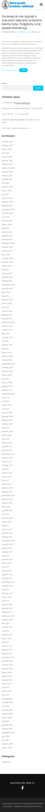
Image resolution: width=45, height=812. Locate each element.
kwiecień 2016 (7, 518)
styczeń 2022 (7, 311)
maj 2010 (5, 687)
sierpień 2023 (7, 251)
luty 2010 (5, 695)
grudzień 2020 (7, 356)
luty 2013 (5, 642)
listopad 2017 (7, 450)
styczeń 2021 (7, 352)
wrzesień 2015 (7, 544)
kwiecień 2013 (7, 635)
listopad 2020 (7, 360)
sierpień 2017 (7, 461)
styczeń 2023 (7, 273)
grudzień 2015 (7, 533)
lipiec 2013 (6, 623)
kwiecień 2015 (7, 559)
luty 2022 (5, 307)
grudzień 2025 (7, 160)
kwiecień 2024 (7, 220)
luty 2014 (5, 601)
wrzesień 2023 (7, 247)
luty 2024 (5, 228)
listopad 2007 (7, 729)
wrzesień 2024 (7, 213)
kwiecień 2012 (7, 668)
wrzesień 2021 (7, 326)
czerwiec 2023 (7, 258)
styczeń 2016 (7, 529)
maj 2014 (5, 589)
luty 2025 (5, 194)
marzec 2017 (7, 477)
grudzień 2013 (7, 608)
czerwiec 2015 (7, 552)
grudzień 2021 (7, 315)
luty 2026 (5, 153)
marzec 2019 (7, 405)
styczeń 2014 (7, 604)
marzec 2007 (7, 747)
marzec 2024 (7, 224)
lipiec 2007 (6, 736)
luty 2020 (5, 379)
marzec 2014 (7, 597)
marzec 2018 (7, 435)
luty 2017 (5, 480)
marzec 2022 (7, 303)
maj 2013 (5, 631)
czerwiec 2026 (7, 141)
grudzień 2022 (7, 277)
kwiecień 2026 (7, 145)
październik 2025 (8, 168)
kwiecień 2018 (7, 431)
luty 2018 (5, 439)
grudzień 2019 (7, 386)
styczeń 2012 (7, 676)
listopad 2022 (7, 281)
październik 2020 (8, 364)
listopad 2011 (7, 680)
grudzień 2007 (7, 725)
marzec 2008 (7, 717)
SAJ (39, 32)
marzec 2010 (7, 691)
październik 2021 (8, 322)
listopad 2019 (7, 390)
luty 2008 (5, 721)
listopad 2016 (7, 492)
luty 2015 (5, 567)
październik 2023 (8, 243)
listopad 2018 (7, 420)
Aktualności (6, 762)
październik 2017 (8, 454)
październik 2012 (8, 657)
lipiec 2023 (6, 254)
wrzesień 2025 (7, 172)
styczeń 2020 (7, 382)
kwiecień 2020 (7, 371)
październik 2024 (8, 209)
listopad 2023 (7, 239)
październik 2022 (8, 284)
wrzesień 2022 (7, 288)
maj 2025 (5, 183)
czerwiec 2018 (7, 424)
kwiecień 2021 (7, 345)
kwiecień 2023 (7, 262)
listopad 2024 (7, 205)
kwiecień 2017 (7, 473)
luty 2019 (5, 409)
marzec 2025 (7, 190)
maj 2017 (5, 469)
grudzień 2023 (7, 236)
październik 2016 (8, 495)
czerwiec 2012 (7, 665)
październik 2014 (8, 582)
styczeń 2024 (7, 232)
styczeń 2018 (7, 443)
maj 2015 (5, 556)
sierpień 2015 (7, 548)
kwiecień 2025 (7, 187)
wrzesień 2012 (7, 661)
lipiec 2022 (6, 292)
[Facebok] (22, 788)
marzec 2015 (7, 563)
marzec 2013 (7, 638)
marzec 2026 (7, 149)
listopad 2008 (7, 710)
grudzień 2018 (7, 416)
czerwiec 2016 (7, 510)
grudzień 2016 (7, 488)
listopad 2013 (7, 612)
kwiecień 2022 (7, 300)
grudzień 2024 (7, 202)
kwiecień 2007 (7, 744)
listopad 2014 (7, 578)
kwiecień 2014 (7, 593)
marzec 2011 (7, 683)
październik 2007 (8, 732)
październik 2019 (8, 394)
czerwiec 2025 (7, 179)
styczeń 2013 (7, 646)
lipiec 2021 (6, 333)
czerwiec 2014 (7, 586)
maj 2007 (5, 740)
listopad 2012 (7, 653)
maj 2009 (5, 706)
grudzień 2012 (7, 650)
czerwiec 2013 (7, 627)
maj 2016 (5, 514)
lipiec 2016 (6, 507)
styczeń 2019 (7, 413)
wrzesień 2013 (7, 620)
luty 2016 (5, 525)
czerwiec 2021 (7, 337)
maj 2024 (5, 217)
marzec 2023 (7, 266)
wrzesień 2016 (7, 499)
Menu (41, 4)
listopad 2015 (7, 537)
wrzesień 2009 (7, 702)
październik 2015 (8, 540)
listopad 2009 (7, 699)
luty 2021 (5, 348)
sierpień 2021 (7, 330)
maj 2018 (5, 428)
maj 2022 (5, 296)
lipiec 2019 (6, 397)
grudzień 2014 (7, 574)
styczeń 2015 (7, 571)
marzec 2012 (7, 672)
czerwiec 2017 (7, 465)
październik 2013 (8, 616)
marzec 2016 (7, 522)
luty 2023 (5, 269)
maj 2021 (5, 341)
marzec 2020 (7, 375)
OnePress (18, 806)
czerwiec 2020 (7, 367)
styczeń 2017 (7, 484)
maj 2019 (5, 401)
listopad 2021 (7, 318)
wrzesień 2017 (7, 458)
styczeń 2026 (7, 157)
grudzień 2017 (7, 446)
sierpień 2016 (7, 503)
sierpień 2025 (7, 175)
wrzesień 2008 (7, 714)
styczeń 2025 (7, 198)
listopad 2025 (7, 164)
